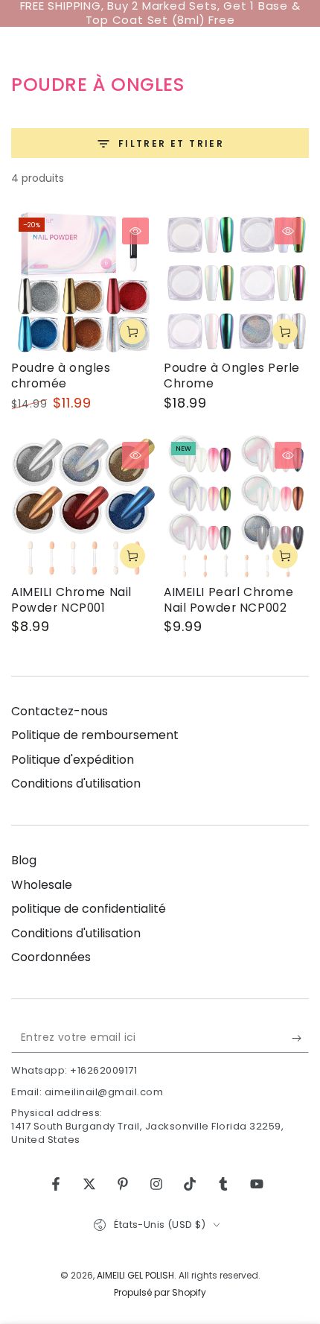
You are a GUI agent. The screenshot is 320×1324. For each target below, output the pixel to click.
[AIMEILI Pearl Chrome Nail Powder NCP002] (236, 507)
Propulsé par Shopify (160, 1293)
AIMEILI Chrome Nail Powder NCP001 (71, 599)
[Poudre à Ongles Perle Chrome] (236, 282)
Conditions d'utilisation (76, 783)
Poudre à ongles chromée (61, 375)
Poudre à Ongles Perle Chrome (232, 375)
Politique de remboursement (95, 735)
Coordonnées (51, 957)
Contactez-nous (59, 711)
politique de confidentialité (88, 908)
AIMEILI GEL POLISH (135, 1275)
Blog (23, 860)
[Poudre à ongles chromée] (83, 282)
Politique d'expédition (72, 759)
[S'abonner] (300, 1037)
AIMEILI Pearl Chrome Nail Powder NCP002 (228, 599)
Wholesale (41, 884)
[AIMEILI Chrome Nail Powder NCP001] (83, 507)
